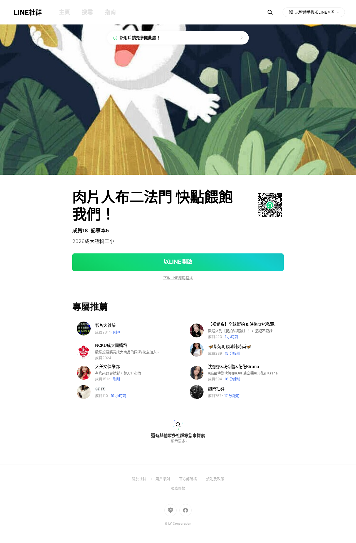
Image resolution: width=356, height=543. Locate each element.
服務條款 (178, 488)
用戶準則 (167, 479)
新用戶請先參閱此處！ (140, 37)
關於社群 (143, 479)
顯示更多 (178, 441)
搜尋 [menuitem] (87, 12)
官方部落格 (192, 479)
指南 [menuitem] (110, 12)
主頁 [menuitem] (64, 12)
